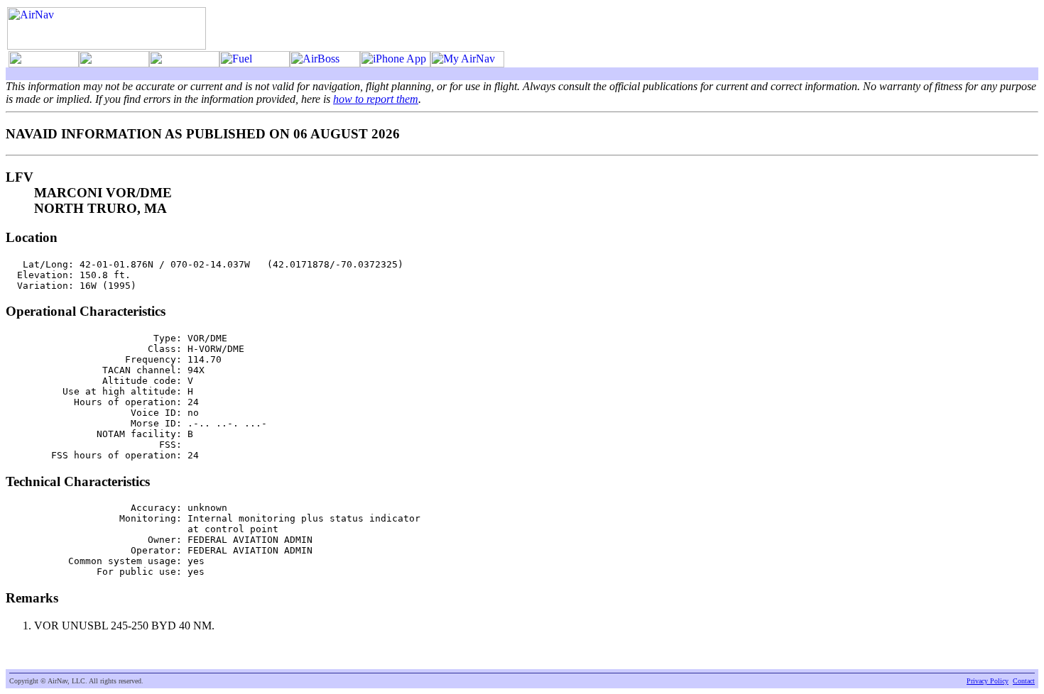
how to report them (375, 99)
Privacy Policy (987, 681)
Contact (1024, 681)
